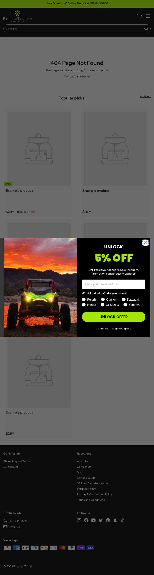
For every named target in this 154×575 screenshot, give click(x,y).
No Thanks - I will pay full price (113, 328)
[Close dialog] (145, 242)
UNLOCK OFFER (113, 316)
